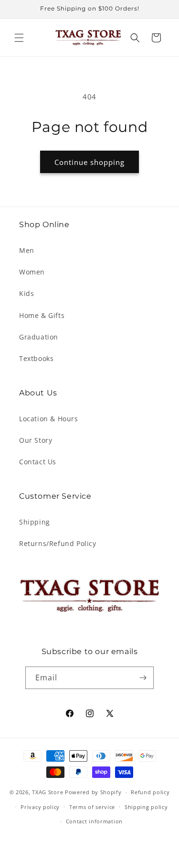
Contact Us (37, 461)
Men (26, 250)
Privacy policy (40, 806)
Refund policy (150, 792)
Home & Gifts (41, 315)
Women (32, 271)
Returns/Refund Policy (57, 543)
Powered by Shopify (93, 792)
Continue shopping (89, 162)
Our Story (35, 440)
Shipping (34, 521)
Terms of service (92, 806)
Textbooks (36, 358)
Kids (26, 293)
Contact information (94, 821)
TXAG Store (48, 792)
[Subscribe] (142, 678)
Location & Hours (48, 418)
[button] (19, 37)
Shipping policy (146, 806)
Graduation (38, 336)
